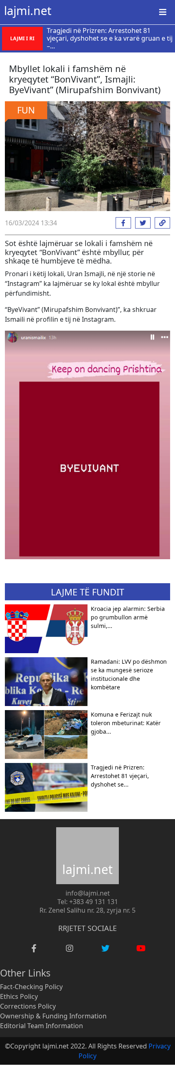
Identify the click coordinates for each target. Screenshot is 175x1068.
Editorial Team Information (41, 1025)
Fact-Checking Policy (31, 986)
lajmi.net (27, 10)
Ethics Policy (19, 996)
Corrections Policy (28, 1006)
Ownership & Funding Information (53, 1015)
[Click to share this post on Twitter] (141, 223)
